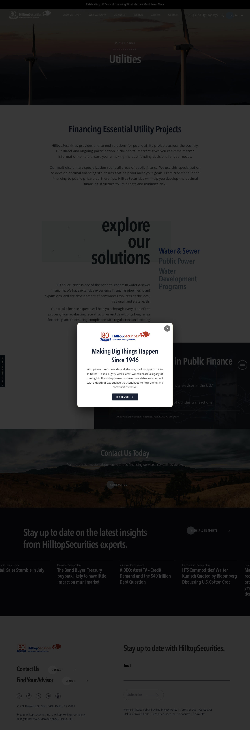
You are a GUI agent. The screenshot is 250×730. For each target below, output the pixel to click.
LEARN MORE (123, 397)
